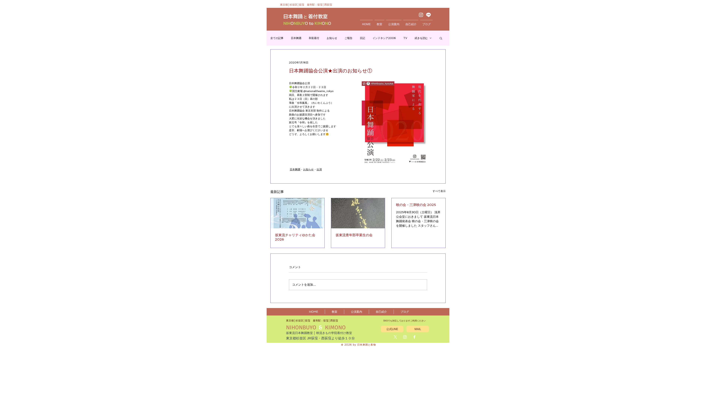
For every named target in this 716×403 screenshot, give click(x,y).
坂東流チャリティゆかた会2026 (295, 237)
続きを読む (421, 38)
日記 (362, 38)
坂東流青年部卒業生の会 (354, 235)
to (311, 23)
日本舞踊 (296, 38)
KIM (317, 23)
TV (405, 38)
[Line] (428, 15)
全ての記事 (276, 38)
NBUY (299, 23)
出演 (319, 169)
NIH (287, 23)
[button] (441, 38)
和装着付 (314, 38)
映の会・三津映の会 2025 (416, 205)
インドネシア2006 (384, 38)
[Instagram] (421, 15)
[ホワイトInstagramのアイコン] (405, 337)
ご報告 (348, 38)
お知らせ (332, 38)
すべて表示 (439, 191)
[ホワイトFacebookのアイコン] (414, 337)
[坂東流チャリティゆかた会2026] (297, 213)
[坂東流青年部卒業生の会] (358, 213)
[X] (395, 337)
